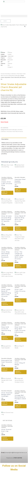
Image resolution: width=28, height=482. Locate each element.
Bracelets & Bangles (14, 75)
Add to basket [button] (4, 192)
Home (2, 73)
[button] (14, 16)
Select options (5, 228)
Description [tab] (4, 139)
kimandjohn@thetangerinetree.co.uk (16, 452)
